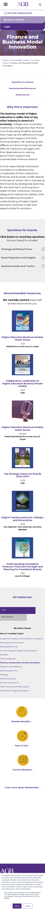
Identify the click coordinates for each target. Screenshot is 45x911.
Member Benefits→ (22, 721)
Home (5, 60)
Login (7, 27)
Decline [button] (27, 906)
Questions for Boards (23, 82)
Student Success (8, 678)
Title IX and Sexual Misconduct (14, 686)
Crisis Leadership (8, 658)
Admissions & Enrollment (12, 642)
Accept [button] (17, 906)
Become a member (14, 20)
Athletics (4, 654)
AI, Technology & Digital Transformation (18, 650)
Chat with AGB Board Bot (19, 13)
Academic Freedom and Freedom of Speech (21, 638)
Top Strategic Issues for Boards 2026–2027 (22, 475)
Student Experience (9, 682)
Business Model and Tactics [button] (18, 266)
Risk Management (8, 670)
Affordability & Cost (9, 646)
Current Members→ (23, 770)
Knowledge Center (20, 60)
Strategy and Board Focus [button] (16, 249)
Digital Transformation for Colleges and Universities (22, 519)
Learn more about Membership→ (22, 787)
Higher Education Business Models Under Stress (22, 338)
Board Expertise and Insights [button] (18, 257)
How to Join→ (22, 745)
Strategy (4, 674)
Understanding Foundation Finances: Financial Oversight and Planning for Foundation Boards (22, 567)
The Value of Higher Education (14, 690)
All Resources (22, 95)
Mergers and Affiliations (11, 666)
